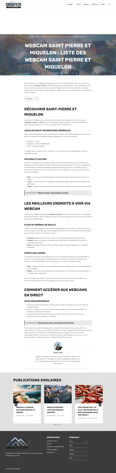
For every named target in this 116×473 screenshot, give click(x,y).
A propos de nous (52, 441)
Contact (49, 444)
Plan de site (50, 452)
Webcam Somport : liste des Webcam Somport (55, 409)
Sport (78, 4)
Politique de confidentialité (55, 447)
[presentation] (27, 394)
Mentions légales (52, 449)
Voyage (86, 4)
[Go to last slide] (16, 404)
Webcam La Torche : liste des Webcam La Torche (25, 409)
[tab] (54, 424)
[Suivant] (100, 404)
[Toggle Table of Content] (35, 98)
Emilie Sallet (54, 73)
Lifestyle (94, 4)
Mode (103, 4)
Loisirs (71, 441)
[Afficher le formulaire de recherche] (109, 4)
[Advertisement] (58, 21)
